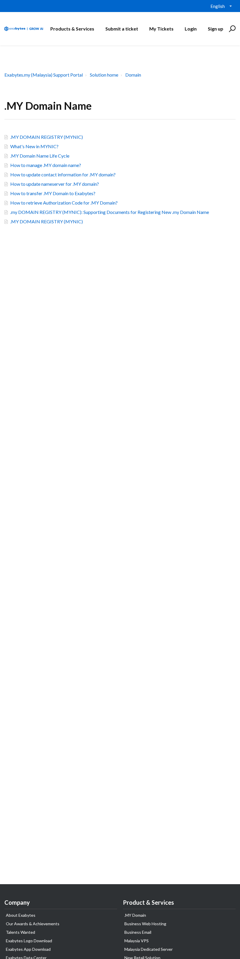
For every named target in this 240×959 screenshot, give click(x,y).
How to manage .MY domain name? (45, 165)
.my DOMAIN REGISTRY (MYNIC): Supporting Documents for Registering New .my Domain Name (109, 212)
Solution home (104, 74)
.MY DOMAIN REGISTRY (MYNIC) (46, 137)
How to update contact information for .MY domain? (63, 174)
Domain (133, 74)
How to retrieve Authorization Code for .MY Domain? (64, 202)
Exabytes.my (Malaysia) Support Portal (43, 74)
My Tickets (161, 28)
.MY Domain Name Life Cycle (39, 155)
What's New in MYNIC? (34, 146)
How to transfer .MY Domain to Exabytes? (52, 193)
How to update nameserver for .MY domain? (54, 184)
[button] (231, 29)
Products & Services (72, 28)
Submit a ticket (121, 28)
